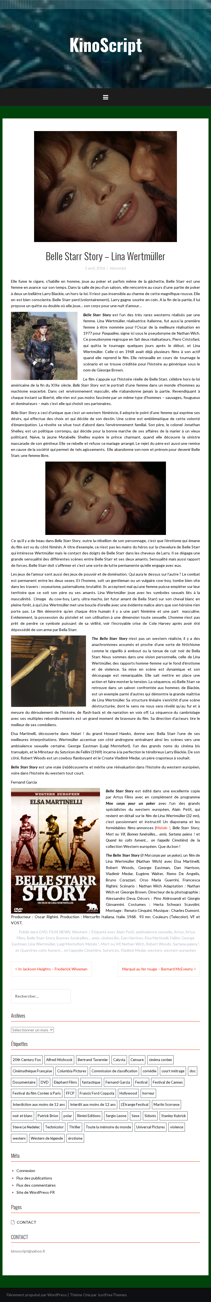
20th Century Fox (27, 1059)
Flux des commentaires (36, 1185)
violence (176, 1127)
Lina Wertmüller (41, 944)
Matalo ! (163, 827)
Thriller (74, 1127)
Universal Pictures (150, 1127)
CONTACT (26, 1222)
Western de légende (47, 1138)
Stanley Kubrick (173, 1116)
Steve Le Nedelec (26, 1127)
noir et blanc (22, 1116)
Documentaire (24, 1082)
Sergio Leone (116, 1116)
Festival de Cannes (168, 1082)
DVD (43, 931)
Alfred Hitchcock (59, 1059)
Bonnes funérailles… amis (77, 937)
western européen (180, 950)
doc (193, 1071)
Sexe (135, 1116)
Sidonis (150, 1116)
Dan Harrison (132, 937)
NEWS (64, 931)
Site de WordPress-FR (35, 1192)
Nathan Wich (133, 944)
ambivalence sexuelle (154, 931)
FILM (53, 931)
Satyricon (111, 950)
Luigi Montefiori (70, 944)
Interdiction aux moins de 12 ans (39, 1104)
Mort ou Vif (110, 944)
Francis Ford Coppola (97, 1093)
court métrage (173, 1071)
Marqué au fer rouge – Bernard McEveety (157, 969)
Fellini (175, 937)
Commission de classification (114, 1071)
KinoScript (105, 44)
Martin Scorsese (166, 1104)
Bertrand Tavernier (93, 1059)
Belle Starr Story (41, 937)
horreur (148, 1093)
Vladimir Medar (133, 950)
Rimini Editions (89, 1116)
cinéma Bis (110, 937)
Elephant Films (65, 1082)
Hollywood (128, 1093)
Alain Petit (125, 931)
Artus (179, 931)
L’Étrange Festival (134, 1104)
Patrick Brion (48, 1116)
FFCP (70, 1093)
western (155, 950)
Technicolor (54, 1127)
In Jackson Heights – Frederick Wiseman (52, 969)
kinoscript (118, 268)
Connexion (25, 1170)
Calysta (119, 1059)
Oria (86, 1294)
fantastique (91, 1082)
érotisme (75, 1138)
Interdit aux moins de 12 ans (93, 1104)
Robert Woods (158, 944)
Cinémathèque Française (32, 1071)
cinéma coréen (160, 1059)
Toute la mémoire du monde (108, 1127)
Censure (137, 1059)
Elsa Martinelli (156, 937)
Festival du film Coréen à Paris (37, 1093)
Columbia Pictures (71, 1071)
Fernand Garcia (118, 1082)
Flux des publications (34, 1178)
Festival (141, 1082)
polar (67, 1116)
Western (79, 931)
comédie (149, 1071)
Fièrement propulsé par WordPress (37, 1294)
